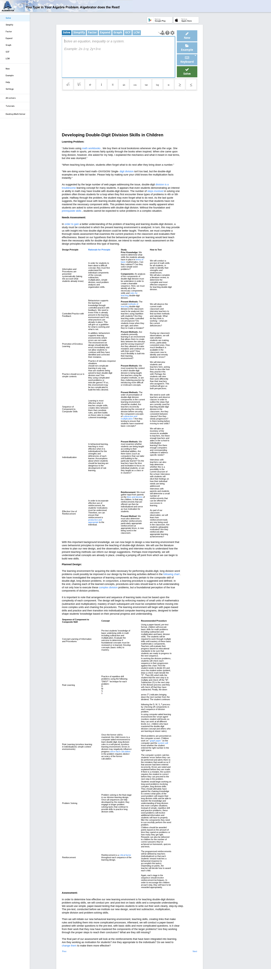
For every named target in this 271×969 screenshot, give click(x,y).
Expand (9, 38)
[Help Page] (167, 33)
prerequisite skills (71, 210)
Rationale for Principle (99, 249)
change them (69, 945)
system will (163, 743)
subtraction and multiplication (129, 417)
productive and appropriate (95, 521)
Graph (8, 45)
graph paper (155, 740)
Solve (8, 18)
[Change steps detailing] (172, 33)
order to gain (72, 224)
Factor (9, 31)
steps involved (155, 191)
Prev (64, 951)
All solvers (11, 98)
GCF (7, 52)
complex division (108, 587)
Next (195, 951)
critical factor (125, 855)
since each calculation (120, 751)
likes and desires (135, 497)
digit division (127, 171)
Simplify (9, 25)
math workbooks (91, 148)
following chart (171, 574)
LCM (8, 58)
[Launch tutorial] (161, 32)
